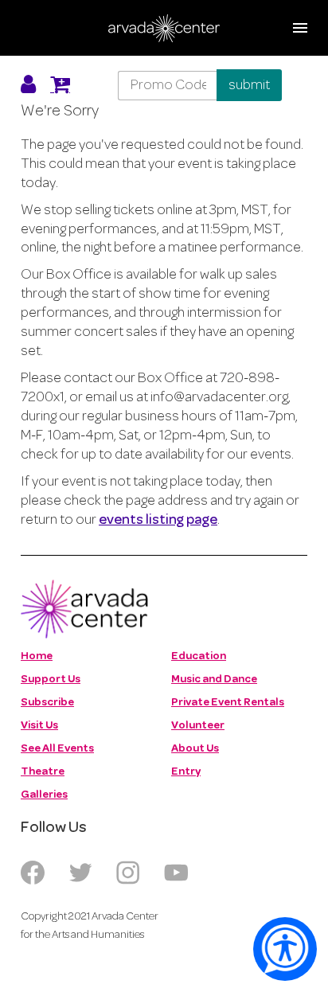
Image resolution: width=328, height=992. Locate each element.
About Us (195, 749)
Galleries (44, 795)
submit (249, 86)
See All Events (57, 749)
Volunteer (198, 726)
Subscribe (47, 702)
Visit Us (39, 726)
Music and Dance (214, 679)
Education (198, 656)
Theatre (42, 772)
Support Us (50, 679)
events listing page (158, 520)
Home (37, 656)
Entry (186, 772)
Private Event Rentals (227, 702)
